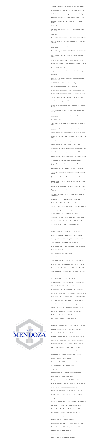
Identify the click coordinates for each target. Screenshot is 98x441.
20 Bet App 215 (68, 231)
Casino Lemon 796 (56, 351)
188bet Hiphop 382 (70, 217)
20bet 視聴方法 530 (56, 271)
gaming (58, 394)
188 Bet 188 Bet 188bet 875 (58, 202)
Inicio (52, 3)
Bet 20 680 (69, 311)
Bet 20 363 (62, 311)
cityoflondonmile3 (72, 361)
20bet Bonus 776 (55, 242)
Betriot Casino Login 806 (57, 318)
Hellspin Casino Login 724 (58, 427)
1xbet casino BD (78, 228)
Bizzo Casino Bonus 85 (79, 325)
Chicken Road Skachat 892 (58, 361)
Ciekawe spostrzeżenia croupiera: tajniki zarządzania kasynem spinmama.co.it (67, 30)
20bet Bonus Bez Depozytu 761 (70, 242)
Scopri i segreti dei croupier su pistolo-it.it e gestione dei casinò (68, 93)
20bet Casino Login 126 (57, 249)
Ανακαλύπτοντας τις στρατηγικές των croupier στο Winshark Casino (67, 152)
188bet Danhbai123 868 (72, 213)
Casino (67, 347)
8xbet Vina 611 (65, 304)
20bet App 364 (78, 235)
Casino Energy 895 (76, 347)
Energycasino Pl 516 (67, 376)
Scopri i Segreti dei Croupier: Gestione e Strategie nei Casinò (67, 97)
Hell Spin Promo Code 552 (74, 412)
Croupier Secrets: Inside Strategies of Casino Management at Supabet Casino (67, 47)
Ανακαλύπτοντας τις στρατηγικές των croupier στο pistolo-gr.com (68, 148)
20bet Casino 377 (80, 246)
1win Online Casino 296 (57, 228)
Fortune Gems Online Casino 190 (69, 387)
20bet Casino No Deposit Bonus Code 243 (62, 253)
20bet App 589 (55, 239)
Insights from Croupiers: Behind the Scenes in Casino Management (68, 71)
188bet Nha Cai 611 (56, 224)
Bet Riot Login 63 (55, 315)
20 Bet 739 (59, 231)
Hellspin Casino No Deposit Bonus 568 (61, 430)
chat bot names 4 (67, 358)
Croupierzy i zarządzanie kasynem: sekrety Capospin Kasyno (67, 60)
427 (52, 278)
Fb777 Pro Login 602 (56, 383)
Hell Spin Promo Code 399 (58, 412)
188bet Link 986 (78, 221)
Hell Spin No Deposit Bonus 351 (71, 408)
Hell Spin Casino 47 (56, 408)
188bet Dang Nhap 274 (80, 206)
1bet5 (64, 224)
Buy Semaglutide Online (57, 347)
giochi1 (80, 394)
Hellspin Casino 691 (56, 419)
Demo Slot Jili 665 (55, 376)
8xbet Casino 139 (67, 296)
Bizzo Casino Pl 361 (56, 333)
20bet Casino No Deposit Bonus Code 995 (62, 257)
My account (54, 74)
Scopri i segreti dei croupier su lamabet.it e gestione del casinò (67, 90)
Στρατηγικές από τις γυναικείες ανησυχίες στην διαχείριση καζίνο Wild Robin (68, 190)
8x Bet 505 (54, 293)
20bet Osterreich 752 (67, 264)
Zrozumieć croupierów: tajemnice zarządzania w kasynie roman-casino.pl (68, 128)
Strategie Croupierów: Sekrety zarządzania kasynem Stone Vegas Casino (68, 124)
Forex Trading (54, 387)
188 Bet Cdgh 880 (71, 202)
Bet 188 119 (54, 311)
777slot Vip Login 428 (68, 286)
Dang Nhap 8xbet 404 (68, 365)
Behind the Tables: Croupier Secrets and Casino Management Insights (67, 22)
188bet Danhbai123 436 (57, 213)
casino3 (59, 358)
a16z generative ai (78, 304)
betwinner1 (54, 325)
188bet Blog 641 (55, 206)
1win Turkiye (68, 228)
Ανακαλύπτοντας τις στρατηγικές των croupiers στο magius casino (68, 156)
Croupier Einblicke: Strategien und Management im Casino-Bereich (68, 37)
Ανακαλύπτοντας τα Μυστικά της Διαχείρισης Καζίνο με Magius (68, 132)
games (53, 394)
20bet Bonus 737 (78, 239)
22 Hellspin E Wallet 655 (79, 271)
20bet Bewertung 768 (66, 239)
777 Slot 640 (72, 278)
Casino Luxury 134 (68, 351)
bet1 (63, 315)
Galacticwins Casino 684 (73, 390)
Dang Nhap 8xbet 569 (57, 369)
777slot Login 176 (79, 282)
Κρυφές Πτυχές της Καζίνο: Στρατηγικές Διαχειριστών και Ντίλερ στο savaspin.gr (68, 182)
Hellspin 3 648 (55, 416)
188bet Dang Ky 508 (67, 206)
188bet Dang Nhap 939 (71, 210)
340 (60, 275)
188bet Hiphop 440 (82, 217)
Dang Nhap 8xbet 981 (57, 372)
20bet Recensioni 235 (56, 268)
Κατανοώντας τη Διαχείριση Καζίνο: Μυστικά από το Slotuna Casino (67, 177)
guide (68, 401)
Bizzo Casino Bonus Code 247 (59, 329)
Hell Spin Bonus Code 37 (75, 405)
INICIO (65, 67)
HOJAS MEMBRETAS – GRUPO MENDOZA (75, 63)
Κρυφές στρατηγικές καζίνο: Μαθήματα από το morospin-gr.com (68, 186)
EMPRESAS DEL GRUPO (57, 63)
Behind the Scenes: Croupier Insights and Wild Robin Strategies (67, 14)
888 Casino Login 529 (56, 289)
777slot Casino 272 (68, 282)
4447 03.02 (58, 278)
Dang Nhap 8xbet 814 (70, 369)
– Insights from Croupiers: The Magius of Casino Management (67, 6)
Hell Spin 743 (63, 405)
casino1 (79, 354)
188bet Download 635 (57, 217)
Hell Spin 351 (54, 405)
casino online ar (55, 354)
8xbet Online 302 (69, 300)
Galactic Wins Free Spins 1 (58, 390)
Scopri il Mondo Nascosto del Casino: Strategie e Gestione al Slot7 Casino (68, 106)
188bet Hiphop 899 (56, 221)
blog (69, 340)
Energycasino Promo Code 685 (59, 380)
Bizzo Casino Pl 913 (68, 333)
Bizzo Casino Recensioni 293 (58, 340)
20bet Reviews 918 (69, 268)
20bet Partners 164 (80, 264)
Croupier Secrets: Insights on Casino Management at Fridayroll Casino (67, 56)
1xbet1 (53, 231)
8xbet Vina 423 (55, 304)
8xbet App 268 (71, 293)
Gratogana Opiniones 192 (58, 401)
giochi (74, 394)
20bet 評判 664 (67, 271)
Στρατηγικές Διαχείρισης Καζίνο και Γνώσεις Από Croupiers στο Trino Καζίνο (68, 195)
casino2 (53, 358)
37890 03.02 (66, 275)
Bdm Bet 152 (60, 307)
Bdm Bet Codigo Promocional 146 (74, 307)
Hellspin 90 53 (64, 416)
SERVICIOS (54, 119)
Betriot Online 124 (71, 318)
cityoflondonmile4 (56, 365)
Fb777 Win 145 (81, 383)
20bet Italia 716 (69, 260)
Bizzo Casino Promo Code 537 (76, 336)
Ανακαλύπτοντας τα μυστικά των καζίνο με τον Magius (65, 144)
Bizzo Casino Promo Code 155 (59, 336)
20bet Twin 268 (80, 268)
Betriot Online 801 (56, 322)
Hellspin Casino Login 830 (73, 427)
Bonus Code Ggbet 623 (57, 343)
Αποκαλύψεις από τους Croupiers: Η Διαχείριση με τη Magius (67, 168)
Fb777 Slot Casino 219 (69, 383)
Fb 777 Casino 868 (74, 380)
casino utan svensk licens (68, 354)
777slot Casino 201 (56, 282)
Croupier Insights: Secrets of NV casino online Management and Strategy (68, 42)
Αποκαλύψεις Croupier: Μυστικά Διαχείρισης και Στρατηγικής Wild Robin (69, 164)
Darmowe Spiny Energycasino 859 (73, 372)
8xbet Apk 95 (62, 293)
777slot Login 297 (55, 286)
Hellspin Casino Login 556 (76, 423)
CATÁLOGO (54, 26)
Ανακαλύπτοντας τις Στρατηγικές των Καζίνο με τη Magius (66, 160)
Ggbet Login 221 (66, 394)
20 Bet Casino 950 (78, 231)
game (82, 390)
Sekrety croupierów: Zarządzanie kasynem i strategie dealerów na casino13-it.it (68, 115)
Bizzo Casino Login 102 (75, 329)
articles (53, 307)
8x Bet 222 (80, 289)
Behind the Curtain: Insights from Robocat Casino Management (68, 10)
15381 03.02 (77, 199)
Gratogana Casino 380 (57, 398)
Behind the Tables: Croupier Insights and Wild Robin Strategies (67, 17)
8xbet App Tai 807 (81, 293)
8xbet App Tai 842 (56, 296)
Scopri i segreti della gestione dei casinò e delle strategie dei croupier (67, 101)
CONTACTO (54, 34)
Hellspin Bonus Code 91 (76, 416)
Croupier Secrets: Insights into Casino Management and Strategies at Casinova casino (68, 51)
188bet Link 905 (67, 221)
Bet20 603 (69, 315)
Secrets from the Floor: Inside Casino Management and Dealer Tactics (67, 111)
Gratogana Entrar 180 (70, 398)
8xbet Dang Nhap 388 (57, 300)
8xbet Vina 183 (79, 300)
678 (66, 278)
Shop (60, 119)
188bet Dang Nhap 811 (57, 210)
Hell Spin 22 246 (82, 401)
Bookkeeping (68, 343)
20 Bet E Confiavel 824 (57, 235)
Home (52, 67)
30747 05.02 (54, 275)
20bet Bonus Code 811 (57, 246)
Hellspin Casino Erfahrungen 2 (59, 423)
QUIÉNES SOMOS (55, 83)
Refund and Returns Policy (69, 83)
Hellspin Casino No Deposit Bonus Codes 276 (63, 437)
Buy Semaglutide (78, 343)
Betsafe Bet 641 (67, 322)
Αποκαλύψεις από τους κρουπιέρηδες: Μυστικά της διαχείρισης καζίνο (68, 173)
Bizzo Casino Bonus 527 (65, 325)
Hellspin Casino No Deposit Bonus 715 (61, 434)
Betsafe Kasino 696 (78, 322)
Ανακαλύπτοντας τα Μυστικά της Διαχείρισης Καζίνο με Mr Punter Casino (68, 137)
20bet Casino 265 (69, 246)
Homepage (59, 67)
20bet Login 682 (55, 264)
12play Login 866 (67, 199)
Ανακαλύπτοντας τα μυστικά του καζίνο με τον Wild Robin (66, 141)
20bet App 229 (68, 235)
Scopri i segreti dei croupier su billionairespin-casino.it (65, 86)
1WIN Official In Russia (74, 224)
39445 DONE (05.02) (76, 275)
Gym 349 (74, 401)
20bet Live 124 (79, 260)
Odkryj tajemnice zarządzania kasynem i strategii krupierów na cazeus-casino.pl (67, 79)
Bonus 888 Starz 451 (77, 340)
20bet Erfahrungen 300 (57, 260)
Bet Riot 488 (77, 311)
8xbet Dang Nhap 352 (79, 296)
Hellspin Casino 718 (69, 419)
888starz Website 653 (69, 289)
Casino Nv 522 (78, 351)
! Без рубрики (55, 199)
